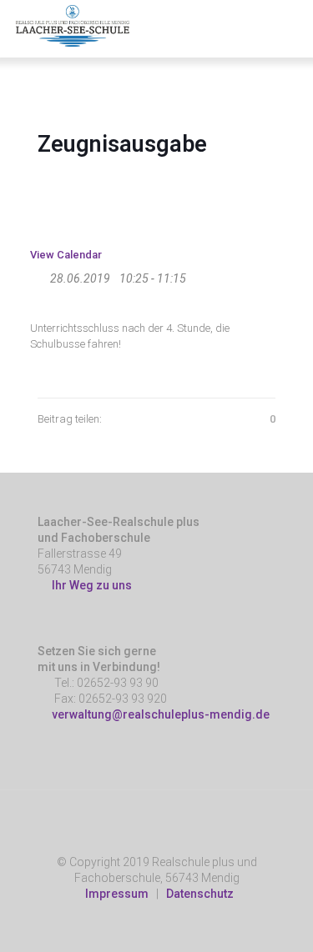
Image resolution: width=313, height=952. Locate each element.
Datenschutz (200, 893)
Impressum (117, 893)
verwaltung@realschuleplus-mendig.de (161, 714)
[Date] (39, 275)
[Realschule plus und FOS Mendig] (73, 25)
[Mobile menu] (290, 25)
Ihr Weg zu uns (89, 585)
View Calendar (66, 254)
